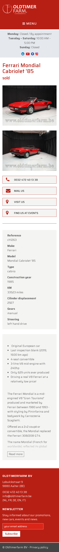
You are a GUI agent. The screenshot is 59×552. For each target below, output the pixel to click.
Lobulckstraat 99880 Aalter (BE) (13, 484)
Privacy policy (39, 547)
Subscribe (11, 534)
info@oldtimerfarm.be (16, 496)
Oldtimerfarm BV (16, 547)
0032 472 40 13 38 (14, 492)
